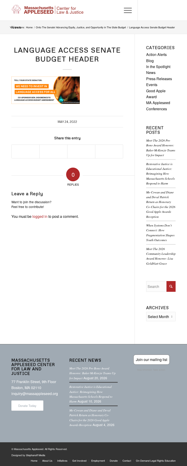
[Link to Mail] (172, 10)
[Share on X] (53, 151)
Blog (150, 60)
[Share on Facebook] (25, 151)
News (151, 72)
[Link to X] (151, 10)
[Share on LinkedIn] (81, 151)
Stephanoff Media (35, 455)
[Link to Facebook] (144, 10)
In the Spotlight (158, 66)
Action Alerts (156, 54)
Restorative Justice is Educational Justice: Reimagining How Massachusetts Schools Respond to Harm (160, 174)
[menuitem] (125, 10)
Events (151, 84)
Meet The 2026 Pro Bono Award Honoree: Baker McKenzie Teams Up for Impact (92, 373)
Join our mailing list (151, 359)
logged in (39, 216)
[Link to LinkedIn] (165, 10)
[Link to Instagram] (158, 10)
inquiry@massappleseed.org (34, 393)
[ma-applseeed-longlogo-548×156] (47, 10)
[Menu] (125, 10)
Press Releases (159, 78)
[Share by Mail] (109, 151)
